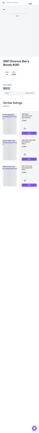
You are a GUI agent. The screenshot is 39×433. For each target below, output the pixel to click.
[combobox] (13, 2)
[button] (34, 428)
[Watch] (25, 128)
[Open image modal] (19, 12)
